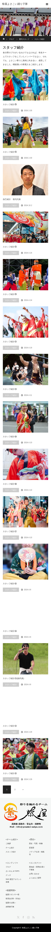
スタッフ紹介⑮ (10, 583)
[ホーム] (4, 37)
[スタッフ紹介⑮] (25, 562)
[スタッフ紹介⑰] (25, 511)
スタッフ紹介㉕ (10, 152)
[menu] (47, 4)
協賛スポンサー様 (12, 895)
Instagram (28, 917)
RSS (33, 917)
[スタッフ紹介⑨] (25, 706)
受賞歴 (31, 848)
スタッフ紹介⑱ (10, 484)
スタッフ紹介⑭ (10, 631)
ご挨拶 (8, 843)
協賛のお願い (11, 903)
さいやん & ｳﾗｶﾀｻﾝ (13, 871)
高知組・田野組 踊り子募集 (37, 868)
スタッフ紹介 (11, 110)
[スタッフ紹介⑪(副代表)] (25, 658)
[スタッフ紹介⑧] (25, 753)
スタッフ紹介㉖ (10, 104)
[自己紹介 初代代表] (25, 179)
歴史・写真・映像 (36, 843)
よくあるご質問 (35, 878)
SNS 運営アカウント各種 (14, 880)
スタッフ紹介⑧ (10, 773)
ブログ (8, 867)
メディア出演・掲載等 (36, 853)
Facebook (23, 917)
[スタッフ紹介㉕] (25, 132)
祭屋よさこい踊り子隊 (30, 928)
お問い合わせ (34, 874)
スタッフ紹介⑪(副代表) (13, 678)
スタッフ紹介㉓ (10, 341)
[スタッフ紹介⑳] (25, 369)
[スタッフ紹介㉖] (25, 84)
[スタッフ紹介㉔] (25, 274)
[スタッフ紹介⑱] (25, 464)
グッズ (8, 875)
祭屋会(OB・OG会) (13, 899)
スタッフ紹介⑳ (10, 389)
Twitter (18, 917)
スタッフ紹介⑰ (10, 531)
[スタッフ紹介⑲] (25, 417)
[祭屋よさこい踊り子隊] (21, 4)
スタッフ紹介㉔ (10, 294)
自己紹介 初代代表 (12, 199)
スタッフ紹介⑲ (10, 436)
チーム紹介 (10, 848)
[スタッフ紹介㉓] (25, 322)
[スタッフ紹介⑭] (25, 611)
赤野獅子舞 (10, 907)
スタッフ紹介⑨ (10, 726)
